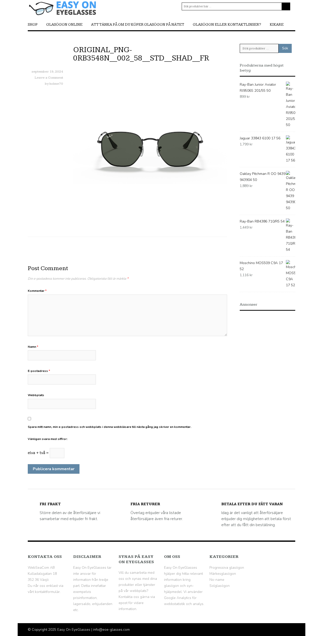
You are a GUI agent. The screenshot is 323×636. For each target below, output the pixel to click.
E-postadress (39, 371)
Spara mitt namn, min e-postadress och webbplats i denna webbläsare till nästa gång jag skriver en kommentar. (109, 427)
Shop (33, 24)
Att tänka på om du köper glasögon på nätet (137, 24)
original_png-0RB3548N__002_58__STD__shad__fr (141, 54)
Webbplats (36, 395)
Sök (285, 48)
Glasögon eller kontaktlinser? (227, 24)
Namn (33, 347)
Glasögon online (64, 24)
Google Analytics (177, 597)
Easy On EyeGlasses (73, 629)
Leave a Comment (49, 78)
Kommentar (37, 291)
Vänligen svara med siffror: (47, 439)
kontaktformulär (47, 591)
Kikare (277, 24)
